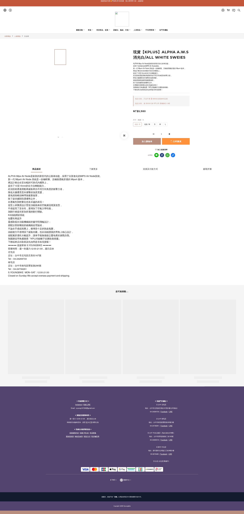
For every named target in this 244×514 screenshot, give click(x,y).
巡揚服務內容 (74, 433)
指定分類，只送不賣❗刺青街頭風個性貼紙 (151, 98)
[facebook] (162, 155)
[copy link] (173, 155)
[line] (156, 155)
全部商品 (8, 36)
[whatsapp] (167, 155)
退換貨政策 (70, 436)
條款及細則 (79, 436)
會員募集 (93, 433)
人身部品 (17, 36)
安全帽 (26, 36)
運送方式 (87, 436)
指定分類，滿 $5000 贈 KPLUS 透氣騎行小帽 (152, 103)
